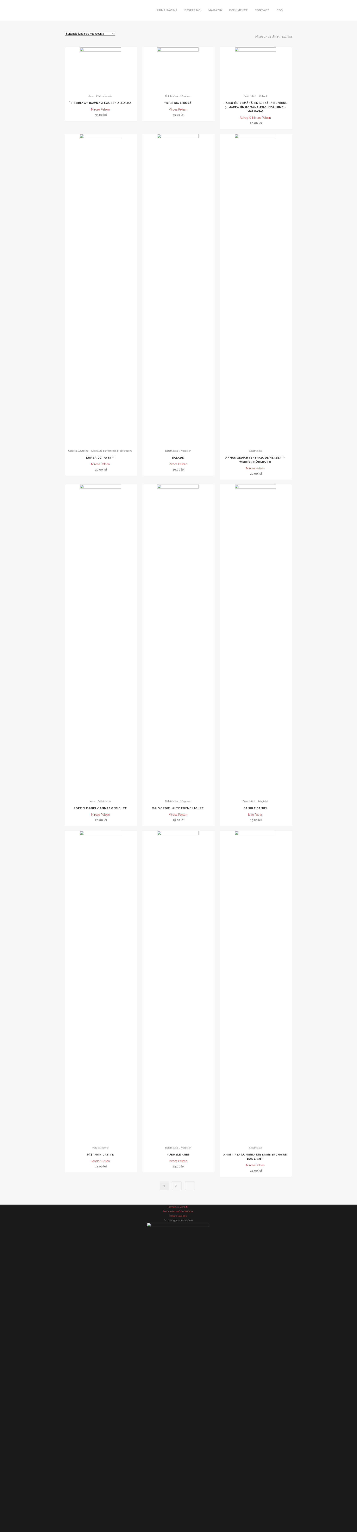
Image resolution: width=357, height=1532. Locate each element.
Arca (90, 96)
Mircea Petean (100, 109)
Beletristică (171, 96)
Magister (186, 96)
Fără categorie (104, 96)
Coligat (263, 96)
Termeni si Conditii (177, 1206)
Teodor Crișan (100, 1161)
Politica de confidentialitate (178, 1211)
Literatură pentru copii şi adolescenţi (111, 450)
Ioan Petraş (255, 814)
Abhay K (245, 117)
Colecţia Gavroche (78, 450)
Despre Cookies (178, 1215)
